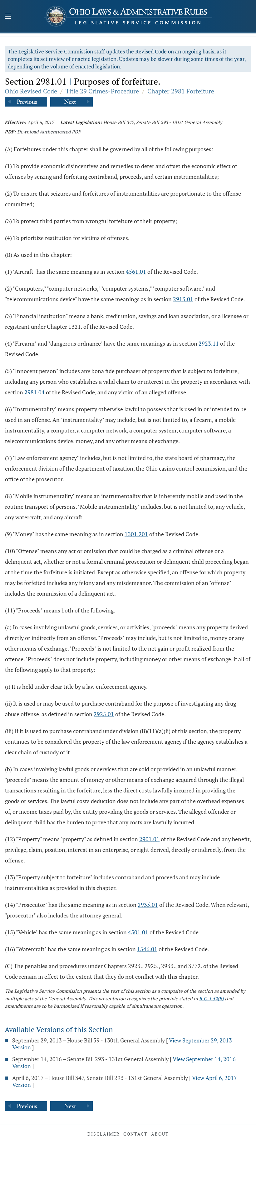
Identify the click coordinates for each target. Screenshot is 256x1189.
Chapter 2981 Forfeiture (180, 91)
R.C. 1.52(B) (211, 998)
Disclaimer (103, 1134)
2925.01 (104, 714)
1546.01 (147, 949)
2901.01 (149, 839)
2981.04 (34, 392)
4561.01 (136, 271)
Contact (135, 1134)
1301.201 (136, 534)
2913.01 (183, 299)
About (160, 1134)
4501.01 (138, 932)
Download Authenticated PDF (49, 131)
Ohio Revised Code (31, 91)
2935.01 (148, 904)
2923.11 (209, 343)
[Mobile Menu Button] (8, 17)
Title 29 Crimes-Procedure (102, 91)
